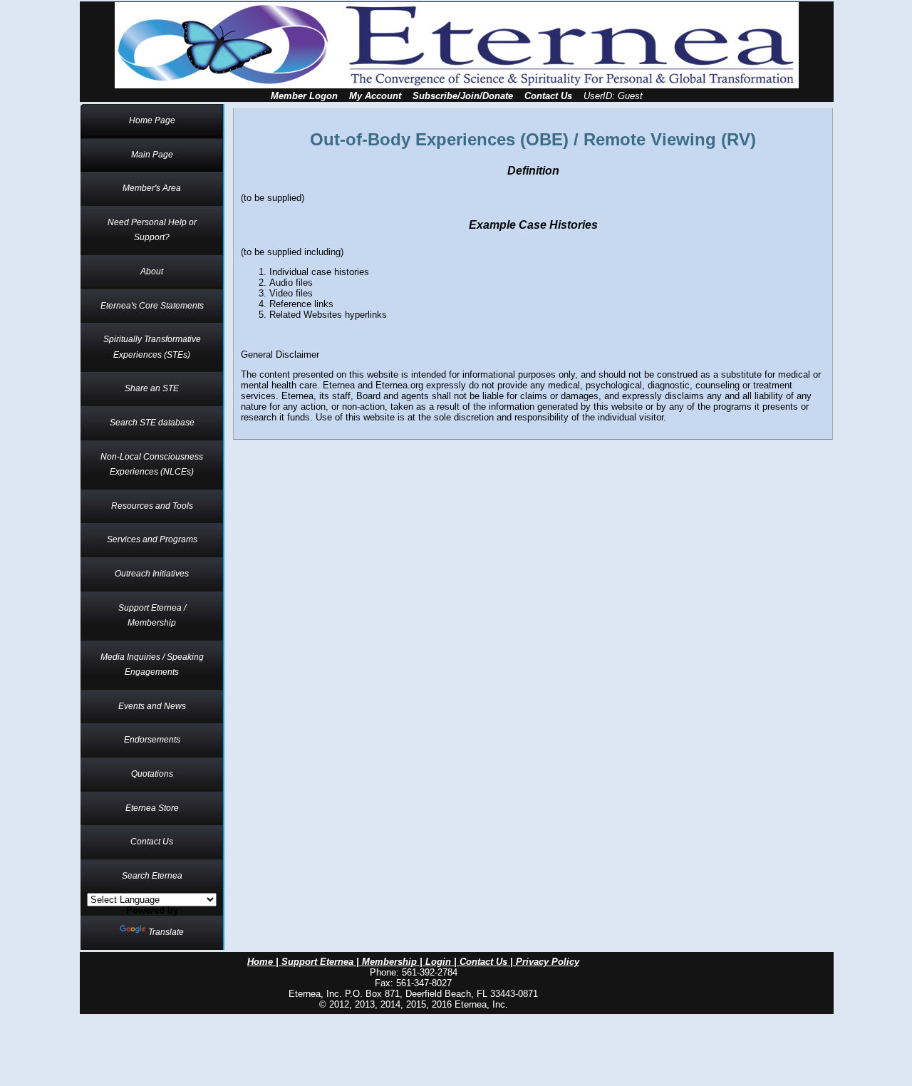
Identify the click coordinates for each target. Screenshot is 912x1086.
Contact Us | (488, 961)
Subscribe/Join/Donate (463, 95)
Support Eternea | (321, 961)
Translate (166, 932)
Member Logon (304, 95)
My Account (375, 95)
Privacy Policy (547, 961)
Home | (264, 961)
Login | (442, 961)
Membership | (393, 961)
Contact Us (548, 95)
